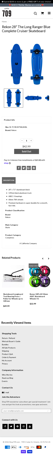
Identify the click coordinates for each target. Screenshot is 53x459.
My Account (7, 360)
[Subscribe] (48, 411)
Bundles (5, 344)
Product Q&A (7, 354)
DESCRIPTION (8, 180)
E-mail (6, 392)
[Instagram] (23, 426)
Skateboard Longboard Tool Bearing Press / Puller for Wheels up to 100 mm (13, 297)
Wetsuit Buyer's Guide (11, 341)
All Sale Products (9, 348)
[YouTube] (29, 426)
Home (4, 21)
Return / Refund (8, 338)
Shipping (5, 351)
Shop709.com (14, 442)
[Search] (35, 13)
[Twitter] (11, 426)
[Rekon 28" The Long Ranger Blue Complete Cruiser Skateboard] (26, 64)
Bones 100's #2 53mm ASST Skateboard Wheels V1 (39, 296)
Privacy (5, 364)
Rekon (13, 130)
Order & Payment (9, 357)
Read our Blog (7, 378)
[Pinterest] (17, 426)
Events (5, 381)
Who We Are (7, 375)
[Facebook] (5, 426)
